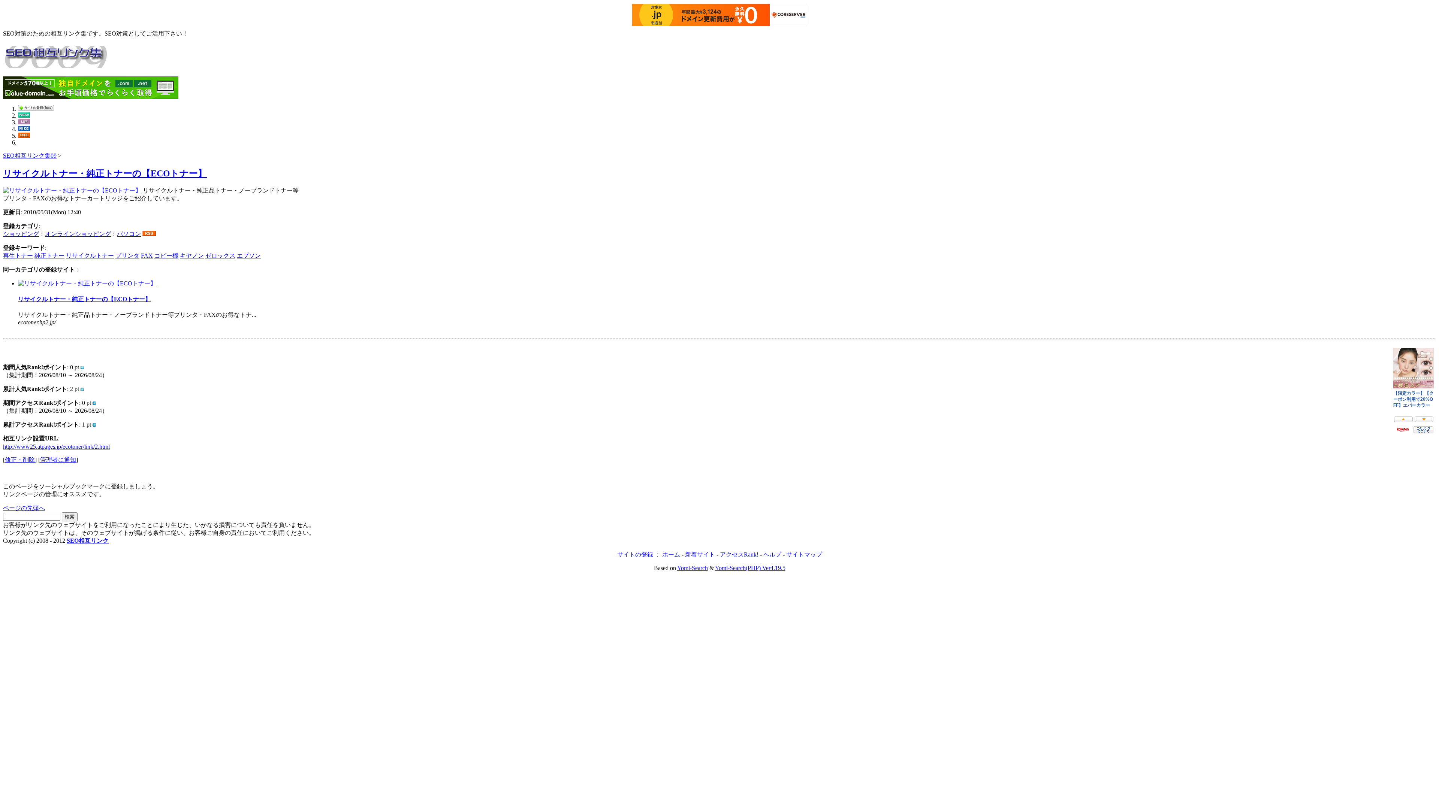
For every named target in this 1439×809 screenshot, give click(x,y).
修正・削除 (20, 460)
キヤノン (192, 255)
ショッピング (21, 234)
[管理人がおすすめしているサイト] (24, 136)
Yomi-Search (692, 568)
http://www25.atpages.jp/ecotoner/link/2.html (56, 446)
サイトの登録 (635, 554)
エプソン (249, 255)
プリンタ (127, 255)
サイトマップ (804, 554)
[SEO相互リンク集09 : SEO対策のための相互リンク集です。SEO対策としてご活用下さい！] (55, 64)
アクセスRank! (739, 554)
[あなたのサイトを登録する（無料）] (36, 109)
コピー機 (166, 255)
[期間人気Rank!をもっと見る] (82, 367)
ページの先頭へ (24, 508)
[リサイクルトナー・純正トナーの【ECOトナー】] (72, 190)
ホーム (671, 554)
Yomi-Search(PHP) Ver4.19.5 (750, 568)
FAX (147, 255)
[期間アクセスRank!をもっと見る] (94, 403)
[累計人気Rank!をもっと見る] (82, 389)
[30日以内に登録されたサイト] (24, 115)
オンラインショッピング (78, 234)
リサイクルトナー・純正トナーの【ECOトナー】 (105, 173)
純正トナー (49, 255)
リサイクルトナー (90, 255)
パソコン (129, 234)
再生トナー (18, 255)
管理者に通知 (58, 460)
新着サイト (700, 554)
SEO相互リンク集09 (30, 155)
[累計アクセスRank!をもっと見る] (94, 424)
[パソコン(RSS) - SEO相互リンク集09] (149, 234)
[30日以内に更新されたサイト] (24, 122)
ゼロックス (220, 255)
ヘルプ (772, 554)
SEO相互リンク (88, 540)
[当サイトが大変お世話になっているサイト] (24, 129)
